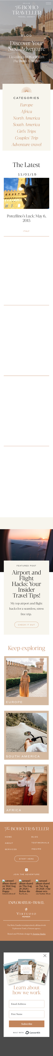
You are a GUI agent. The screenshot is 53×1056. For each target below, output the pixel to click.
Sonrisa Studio (39, 933)
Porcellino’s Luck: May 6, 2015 (26, 218)
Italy (26, 231)
